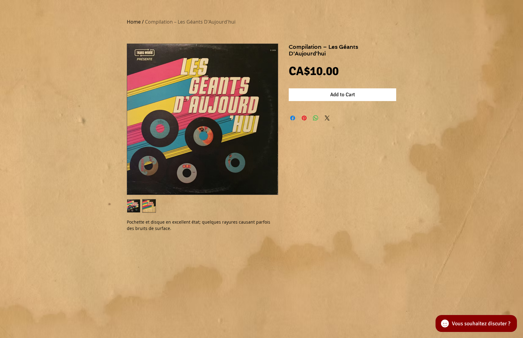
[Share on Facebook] (292, 118)
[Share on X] (327, 118)
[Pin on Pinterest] (304, 118)
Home (134, 21)
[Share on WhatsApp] (315, 118)
